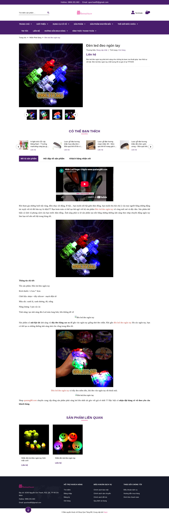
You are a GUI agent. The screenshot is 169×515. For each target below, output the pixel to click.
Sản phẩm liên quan (84, 417)
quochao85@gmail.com (98, 2)
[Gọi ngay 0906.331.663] (28, 510)
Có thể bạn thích (84, 131)
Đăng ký (67, 497)
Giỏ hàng (67, 501)
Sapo (105, 512)
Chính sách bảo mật (101, 490)
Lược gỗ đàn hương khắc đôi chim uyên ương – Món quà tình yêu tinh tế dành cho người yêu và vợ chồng (140, 144)
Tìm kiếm (67, 490)
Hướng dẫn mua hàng (132, 493)
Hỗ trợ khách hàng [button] (73, 484)
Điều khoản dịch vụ (130, 490)
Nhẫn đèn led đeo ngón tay (65, 458)
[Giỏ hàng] (147, 13)
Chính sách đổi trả (100, 497)
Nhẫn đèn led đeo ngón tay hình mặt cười (33, 459)
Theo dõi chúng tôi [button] (133, 484)
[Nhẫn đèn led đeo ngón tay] (68, 439)
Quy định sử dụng (100, 501)
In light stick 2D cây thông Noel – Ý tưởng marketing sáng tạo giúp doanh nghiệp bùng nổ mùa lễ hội (39, 144)
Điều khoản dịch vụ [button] (103, 484)
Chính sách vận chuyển (102, 493)
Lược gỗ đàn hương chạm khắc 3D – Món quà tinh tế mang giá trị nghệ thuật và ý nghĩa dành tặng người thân (106, 144)
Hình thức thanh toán (131, 497)
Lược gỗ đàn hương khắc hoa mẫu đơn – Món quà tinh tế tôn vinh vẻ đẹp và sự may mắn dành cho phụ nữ (73, 144)
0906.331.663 (73, 2)
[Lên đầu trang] (140, 509)
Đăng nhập (68, 493)
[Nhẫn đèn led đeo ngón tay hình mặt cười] (34, 439)
